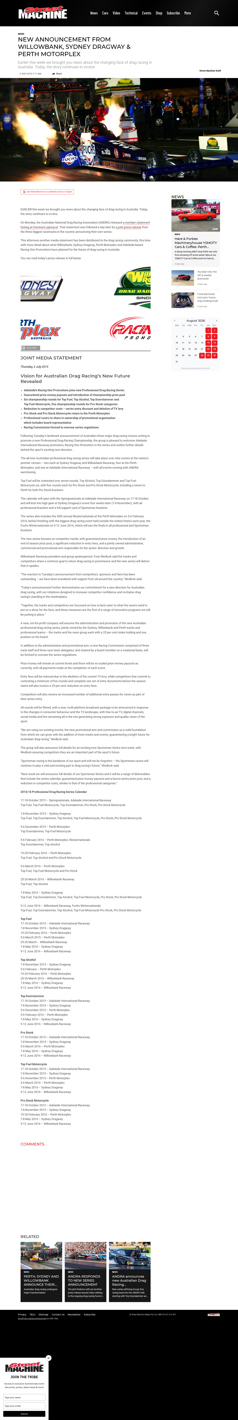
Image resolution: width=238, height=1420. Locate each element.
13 (196, 343)
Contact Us (58, 1314)
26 (189, 355)
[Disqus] (86, 1188)
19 (189, 349)
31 (177, 362)
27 (196, 355)
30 (215, 355)
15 (208, 343)
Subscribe (173, 13)
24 (177, 355)
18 (183, 349)
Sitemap (44, 1314)
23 (215, 349)
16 (215, 343)
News (94, 13)
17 (177, 349)
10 (177, 343)
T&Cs (33, 1314)
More (187, 13)
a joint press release (128, 227)
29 (208, 355)
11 (183, 343)
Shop (159, 13)
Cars (105, 13)
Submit (24, 1413)
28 (202, 355)
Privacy (22, 1314)
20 (196, 349)
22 (208, 349)
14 (202, 343)
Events (146, 13)
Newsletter (74, 1314)
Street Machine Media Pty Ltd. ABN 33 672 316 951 (153, 1314)
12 (189, 343)
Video (116, 13)
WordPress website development (32, 1318)
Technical (131, 13)
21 (202, 349)
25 (183, 355)
